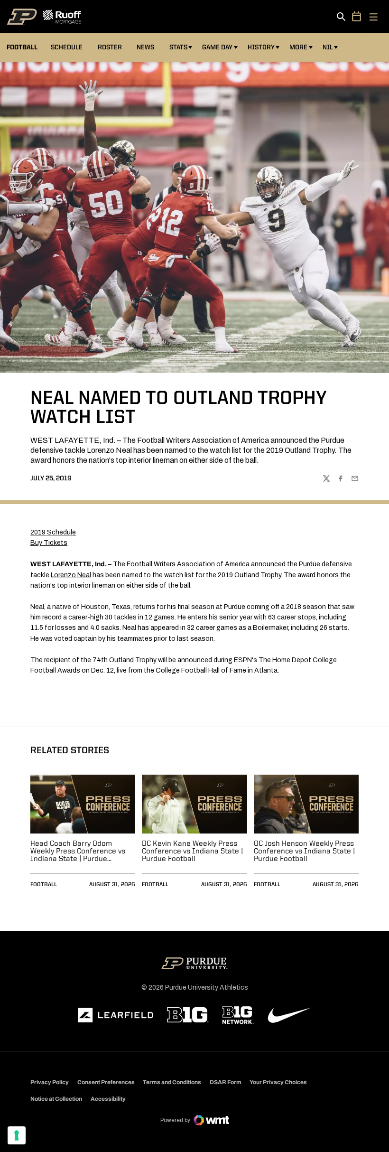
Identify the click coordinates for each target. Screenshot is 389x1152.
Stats (178, 47)
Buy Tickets (48, 542)
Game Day (217, 47)
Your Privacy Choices (278, 1082)
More (298, 47)
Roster (110, 47)
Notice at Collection (56, 1099)
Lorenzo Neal (71, 575)
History (261, 47)
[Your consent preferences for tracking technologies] (17, 1135)
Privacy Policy (49, 1082)
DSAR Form (225, 1082)
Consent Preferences (106, 1082)
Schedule (67, 47)
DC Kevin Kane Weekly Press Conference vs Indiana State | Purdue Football (192, 851)
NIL (328, 47)
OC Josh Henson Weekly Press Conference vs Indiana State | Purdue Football (304, 851)
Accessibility (108, 1098)
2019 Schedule (53, 532)
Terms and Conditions (172, 1082)
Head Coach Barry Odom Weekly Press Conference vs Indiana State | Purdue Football (77, 851)
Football (43, 885)
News (145, 47)
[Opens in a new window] (116, 1015)
